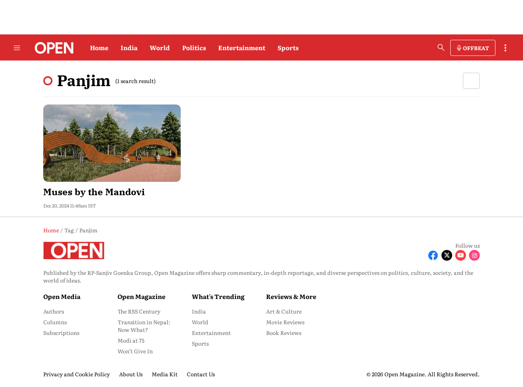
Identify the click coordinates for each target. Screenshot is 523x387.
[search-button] (441, 47)
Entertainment (241, 47)
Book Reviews (283, 332)
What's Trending (218, 296)
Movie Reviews (285, 322)
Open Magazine (141, 296)
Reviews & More (291, 296)
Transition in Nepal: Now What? (144, 325)
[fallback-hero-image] (112, 143)
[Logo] (52, 47)
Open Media (61, 296)
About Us (130, 374)
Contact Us (201, 374)
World (160, 47)
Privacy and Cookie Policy (76, 374)
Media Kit (165, 374)
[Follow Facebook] (433, 255)
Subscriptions (61, 332)
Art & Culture (284, 311)
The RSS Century (139, 311)
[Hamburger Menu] (16, 47)
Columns (55, 322)
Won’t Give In (135, 351)
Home (99, 47)
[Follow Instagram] (474, 255)
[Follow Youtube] (460, 255)
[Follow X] (446, 255)
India (129, 47)
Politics (194, 47)
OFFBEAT (476, 48)
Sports (288, 47)
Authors (53, 311)
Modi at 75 (131, 340)
